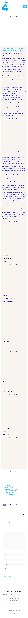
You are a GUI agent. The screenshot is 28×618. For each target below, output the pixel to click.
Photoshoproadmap (8, 391)
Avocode (5, 255)
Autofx (4, 252)
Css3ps (5, 261)
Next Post (14, 476)
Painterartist (6, 388)
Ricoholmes (6, 428)
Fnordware (6, 341)
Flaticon (5, 338)
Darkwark (5, 295)
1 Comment (5, 53)
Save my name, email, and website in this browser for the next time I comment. (14, 571)
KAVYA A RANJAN (12, 504)
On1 (4, 385)
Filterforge (6, 305)
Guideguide (6, 345)
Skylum (5, 431)
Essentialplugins (7, 298)
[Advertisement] (14, 31)
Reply (23, 514)
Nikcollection (6, 381)
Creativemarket (7, 258)
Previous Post (14, 472)
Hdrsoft (5, 348)
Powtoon (5, 425)
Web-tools (6, 434)
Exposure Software (8, 301)
